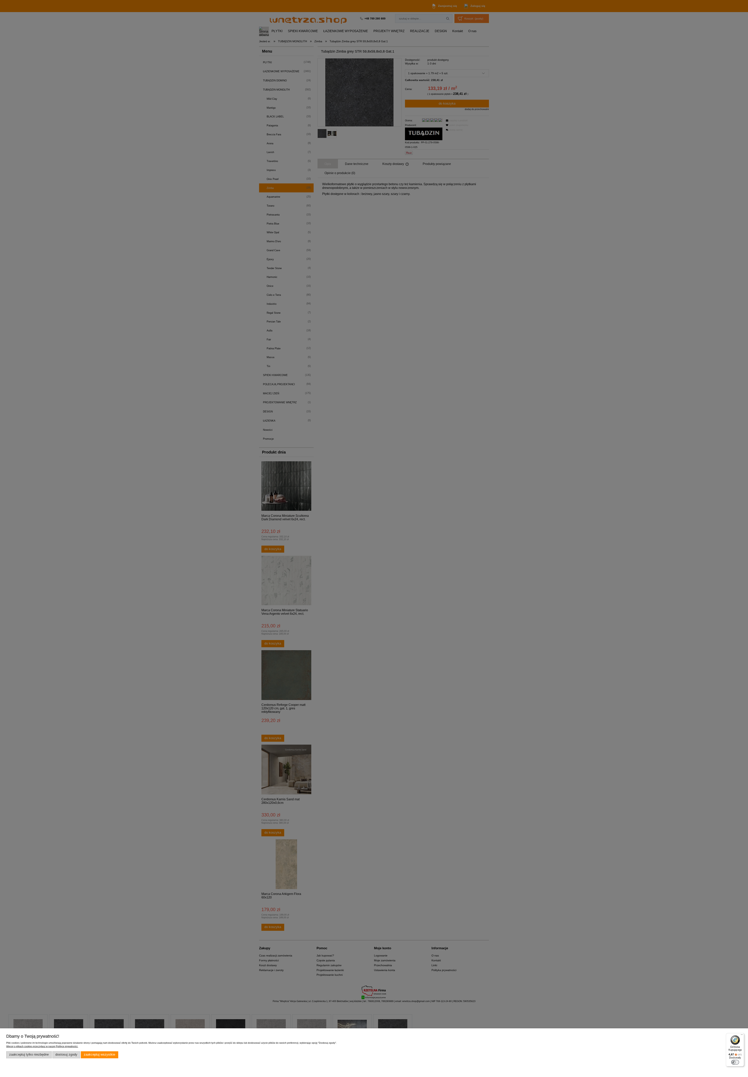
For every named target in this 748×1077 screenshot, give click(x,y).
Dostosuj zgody (66, 1054)
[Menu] (741, 1035)
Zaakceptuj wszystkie (99, 1054)
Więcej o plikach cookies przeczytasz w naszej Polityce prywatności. (42, 1046)
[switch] (735, 1062)
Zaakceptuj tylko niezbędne (29, 1054)
